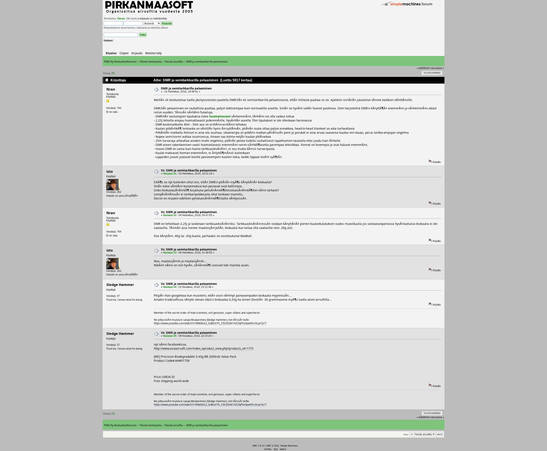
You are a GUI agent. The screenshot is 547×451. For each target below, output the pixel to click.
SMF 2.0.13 (258, 445)
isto (109, 171)
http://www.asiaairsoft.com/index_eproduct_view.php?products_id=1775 (203, 348)
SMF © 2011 (272, 445)
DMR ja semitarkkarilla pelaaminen (186, 88)
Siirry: (406, 434)
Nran (110, 89)
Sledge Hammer (120, 284)
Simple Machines (289, 445)
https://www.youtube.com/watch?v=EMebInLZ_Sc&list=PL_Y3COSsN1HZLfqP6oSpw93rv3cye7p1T (210, 323)
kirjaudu (144, 18)
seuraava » (437, 68)
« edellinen (423, 68)
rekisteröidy (160, 18)
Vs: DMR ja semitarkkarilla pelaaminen (189, 170)
